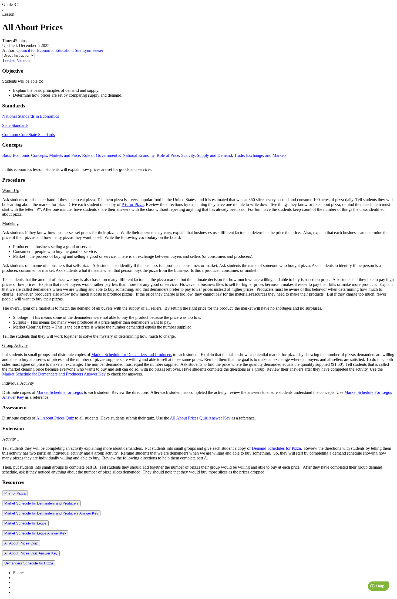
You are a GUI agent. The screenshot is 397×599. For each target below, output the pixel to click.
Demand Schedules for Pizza (276, 448)
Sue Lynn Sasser (89, 50)
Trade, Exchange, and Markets (260, 155)
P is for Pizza (133, 204)
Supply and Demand (214, 155)
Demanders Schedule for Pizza (28, 563)
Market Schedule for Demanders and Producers (131, 354)
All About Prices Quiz (55, 418)
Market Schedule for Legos (59, 392)
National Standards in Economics (30, 116)
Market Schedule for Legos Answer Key (35, 533)
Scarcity (188, 155)
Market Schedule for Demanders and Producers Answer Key (54, 374)
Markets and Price (64, 155)
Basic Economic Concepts (24, 155)
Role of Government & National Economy (118, 155)
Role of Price (168, 155)
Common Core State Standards (28, 134)
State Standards (15, 125)
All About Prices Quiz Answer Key (200, 418)
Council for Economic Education (44, 50)
